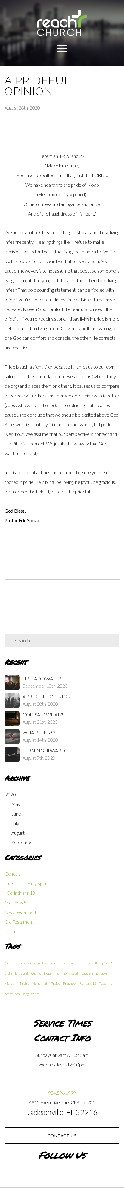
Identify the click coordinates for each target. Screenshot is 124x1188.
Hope (48, 973)
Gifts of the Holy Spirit (26, 883)
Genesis (12, 873)
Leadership (90, 973)
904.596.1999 (62, 1093)
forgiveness (31, 993)
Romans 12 (87, 983)
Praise (55, 983)
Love (104, 973)
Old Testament (19, 921)
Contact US (62, 1135)
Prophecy (69, 983)
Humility (60, 973)
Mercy (9, 983)
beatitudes (12, 993)
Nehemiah (40, 983)
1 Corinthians (15, 963)
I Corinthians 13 (20, 893)
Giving (36, 973)
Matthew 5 (15, 902)
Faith (73, 963)
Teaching (105, 983)
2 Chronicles (37, 963)
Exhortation (57, 963)
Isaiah (74, 973)
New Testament (20, 912)
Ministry (23, 983)
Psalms (11, 931)
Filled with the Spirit (94, 963)
